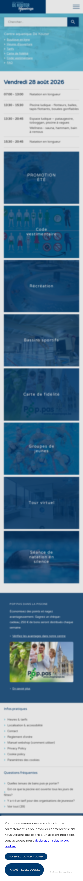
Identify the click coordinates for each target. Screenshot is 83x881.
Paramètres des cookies (24, 869)
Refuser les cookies (61, 872)
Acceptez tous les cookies (26, 856)
